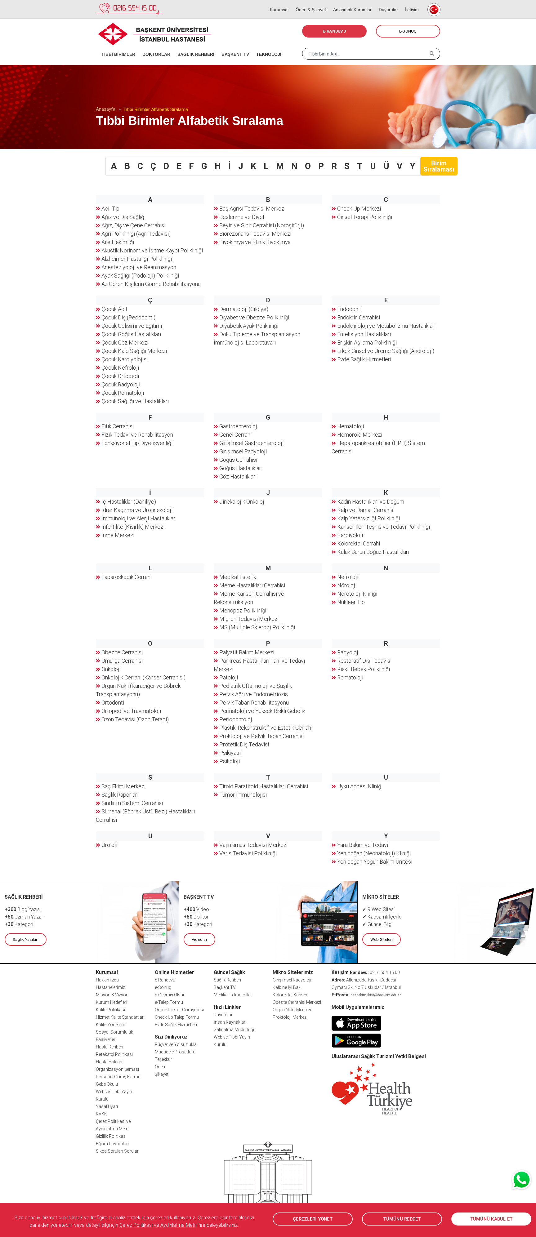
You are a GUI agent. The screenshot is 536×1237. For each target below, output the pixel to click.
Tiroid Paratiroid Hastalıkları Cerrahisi (263, 786)
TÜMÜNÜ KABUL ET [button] (491, 1219)
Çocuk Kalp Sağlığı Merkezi (134, 351)
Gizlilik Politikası (111, 1136)
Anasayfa (105, 109)
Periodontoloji (236, 719)
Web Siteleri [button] (381, 939)
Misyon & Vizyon (112, 994)
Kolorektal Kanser (290, 994)
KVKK (101, 1113)
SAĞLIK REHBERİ (194, 46)
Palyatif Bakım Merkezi (246, 652)
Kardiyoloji (350, 535)
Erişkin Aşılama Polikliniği (367, 342)
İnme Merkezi (117, 535)
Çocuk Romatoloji (122, 392)
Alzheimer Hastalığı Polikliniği (136, 259)
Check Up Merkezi (359, 208)
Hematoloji (350, 426)
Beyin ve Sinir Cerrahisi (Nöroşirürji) (261, 225)
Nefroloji (347, 577)
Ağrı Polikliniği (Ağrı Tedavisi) (136, 233)
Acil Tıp (110, 208)
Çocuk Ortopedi (120, 376)
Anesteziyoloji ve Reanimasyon (138, 267)
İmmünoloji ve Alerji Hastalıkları (138, 518)
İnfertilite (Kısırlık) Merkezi (132, 526)
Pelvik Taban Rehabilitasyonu (254, 702)
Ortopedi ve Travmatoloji (131, 711)
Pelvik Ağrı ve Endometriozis (253, 694)
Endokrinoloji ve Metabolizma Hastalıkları (386, 326)
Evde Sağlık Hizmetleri (364, 359)
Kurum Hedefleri (111, 1002)
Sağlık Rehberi (227, 979)
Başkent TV (225, 987)
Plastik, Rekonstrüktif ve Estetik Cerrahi (265, 727)
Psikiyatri (230, 753)
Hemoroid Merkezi (359, 434)
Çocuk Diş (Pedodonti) (128, 317)
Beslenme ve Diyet (242, 217)
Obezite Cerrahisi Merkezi (297, 1002)
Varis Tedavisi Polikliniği (248, 853)
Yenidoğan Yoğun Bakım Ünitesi (374, 861)
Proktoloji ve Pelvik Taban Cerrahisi (261, 736)
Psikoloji (229, 761)
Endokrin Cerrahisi (358, 317)
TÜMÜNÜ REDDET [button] (402, 1219)
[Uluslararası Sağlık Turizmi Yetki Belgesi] (372, 1088)
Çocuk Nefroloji (120, 367)
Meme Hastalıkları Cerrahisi (252, 585)
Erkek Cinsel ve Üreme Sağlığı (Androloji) (385, 351)
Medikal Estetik (237, 577)
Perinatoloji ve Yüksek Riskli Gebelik (262, 711)
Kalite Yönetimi (110, 1024)
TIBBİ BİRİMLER (116, 46)
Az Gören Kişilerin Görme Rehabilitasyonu (151, 284)
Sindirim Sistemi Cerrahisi (132, 803)
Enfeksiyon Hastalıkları (364, 334)
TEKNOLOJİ (267, 46)
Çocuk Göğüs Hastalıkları (131, 334)
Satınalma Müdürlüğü (235, 1029)
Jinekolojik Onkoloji (242, 501)
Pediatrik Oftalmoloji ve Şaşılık (255, 686)
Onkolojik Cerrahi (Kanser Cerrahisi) (143, 677)
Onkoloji (111, 669)
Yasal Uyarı (107, 1106)
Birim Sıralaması (438, 166)
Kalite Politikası (110, 1009)
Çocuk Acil (114, 309)
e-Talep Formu (169, 1002)
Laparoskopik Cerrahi (126, 577)
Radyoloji (348, 652)
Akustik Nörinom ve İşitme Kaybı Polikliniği (152, 250)
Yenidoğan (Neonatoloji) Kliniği (374, 853)
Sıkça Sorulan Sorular (117, 1151)
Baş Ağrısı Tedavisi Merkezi (252, 208)
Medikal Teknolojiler (233, 994)
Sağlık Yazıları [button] (25, 939)
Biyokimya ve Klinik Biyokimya (255, 242)
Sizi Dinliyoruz (171, 1037)
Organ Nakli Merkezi (292, 1009)
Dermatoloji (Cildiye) (243, 309)
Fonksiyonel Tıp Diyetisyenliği (136, 443)
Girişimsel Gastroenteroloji (251, 443)
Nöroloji (346, 585)
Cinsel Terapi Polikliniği (364, 217)
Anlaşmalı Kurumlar (350, 3)
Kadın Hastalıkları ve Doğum (370, 501)
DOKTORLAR (154, 46)
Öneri (160, 1066)
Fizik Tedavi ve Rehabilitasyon (137, 434)
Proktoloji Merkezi (290, 1017)
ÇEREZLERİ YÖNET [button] (313, 1219)
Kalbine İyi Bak (287, 987)
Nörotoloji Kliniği (357, 593)
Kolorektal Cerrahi (358, 543)
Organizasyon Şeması (117, 1069)
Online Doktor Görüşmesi (179, 1009)
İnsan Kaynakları (230, 1022)
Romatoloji (350, 677)
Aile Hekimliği (117, 242)
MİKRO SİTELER (380, 897)
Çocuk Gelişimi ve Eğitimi (131, 326)
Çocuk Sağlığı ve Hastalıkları (135, 401)
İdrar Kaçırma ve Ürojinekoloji (136, 510)
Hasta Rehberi (109, 1046)
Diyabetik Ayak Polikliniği (248, 326)
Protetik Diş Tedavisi (244, 744)
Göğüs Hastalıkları (240, 468)
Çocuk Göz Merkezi (124, 342)
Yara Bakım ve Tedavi (362, 845)
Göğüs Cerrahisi (238, 459)
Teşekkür (163, 1059)
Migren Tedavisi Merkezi (249, 619)
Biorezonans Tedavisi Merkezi (255, 233)
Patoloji (228, 677)
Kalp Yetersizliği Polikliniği (368, 518)
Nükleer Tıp (351, 602)
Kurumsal (277, 3)
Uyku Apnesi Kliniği (359, 786)
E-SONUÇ (408, 31)
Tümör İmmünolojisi (243, 794)
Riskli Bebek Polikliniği (363, 669)
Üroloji (109, 845)
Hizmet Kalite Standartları (120, 1017)
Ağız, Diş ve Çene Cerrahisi (133, 225)
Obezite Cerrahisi (122, 652)
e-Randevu (165, 979)
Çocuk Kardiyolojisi (124, 359)
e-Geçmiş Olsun (170, 994)
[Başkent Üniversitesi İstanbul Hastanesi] (268, 1179)
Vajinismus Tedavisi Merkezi (253, 845)
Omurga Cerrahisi (122, 660)
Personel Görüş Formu (118, 1076)
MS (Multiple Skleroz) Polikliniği (257, 627)
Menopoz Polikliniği (242, 610)
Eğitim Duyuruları (112, 1143)
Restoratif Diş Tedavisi (364, 660)
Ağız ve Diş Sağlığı (123, 217)
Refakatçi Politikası (114, 1054)
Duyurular (386, 3)
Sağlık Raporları (119, 794)
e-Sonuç (163, 987)
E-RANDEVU (334, 31)
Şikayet (161, 1074)
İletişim (410, 3)
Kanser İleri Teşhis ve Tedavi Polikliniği (383, 526)
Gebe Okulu (107, 1084)
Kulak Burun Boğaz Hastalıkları (373, 552)
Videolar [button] (199, 939)
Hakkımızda (107, 979)
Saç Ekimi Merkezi (123, 786)
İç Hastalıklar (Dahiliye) (128, 501)
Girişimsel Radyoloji (243, 451)
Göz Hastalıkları (238, 476)
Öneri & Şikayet (309, 3)
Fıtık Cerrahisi (117, 426)
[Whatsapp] (522, 1179)
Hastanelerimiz (110, 987)
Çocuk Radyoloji (120, 384)
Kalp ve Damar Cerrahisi (366, 510)
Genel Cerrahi (235, 434)
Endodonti (349, 309)
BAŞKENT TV (233, 46)
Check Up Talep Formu (177, 1017)
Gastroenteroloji (238, 426)
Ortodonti (112, 702)
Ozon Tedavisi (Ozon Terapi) (135, 719)
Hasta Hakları (109, 1061)
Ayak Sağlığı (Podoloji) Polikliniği (140, 275)
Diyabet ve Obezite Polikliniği (254, 317)
